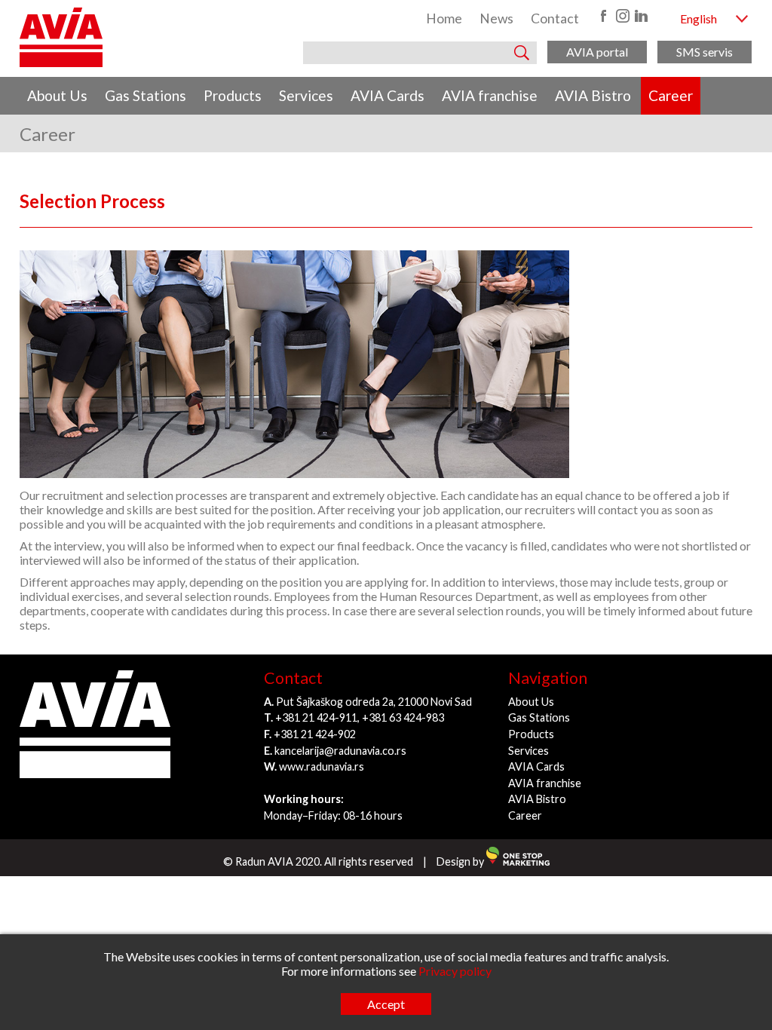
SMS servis (704, 51)
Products (233, 95)
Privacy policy (455, 971)
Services (306, 95)
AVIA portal (597, 51)
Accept (386, 1004)
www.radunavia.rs (321, 766)
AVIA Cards (387, 95)
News (496, 18)
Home (444, 18)
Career (670, 95)
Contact (555, 18)
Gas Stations (145, 95)
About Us (57, 95)
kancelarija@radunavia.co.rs (340, 750)
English (698, 18)
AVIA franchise (490, 95)
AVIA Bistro (593, 95)
